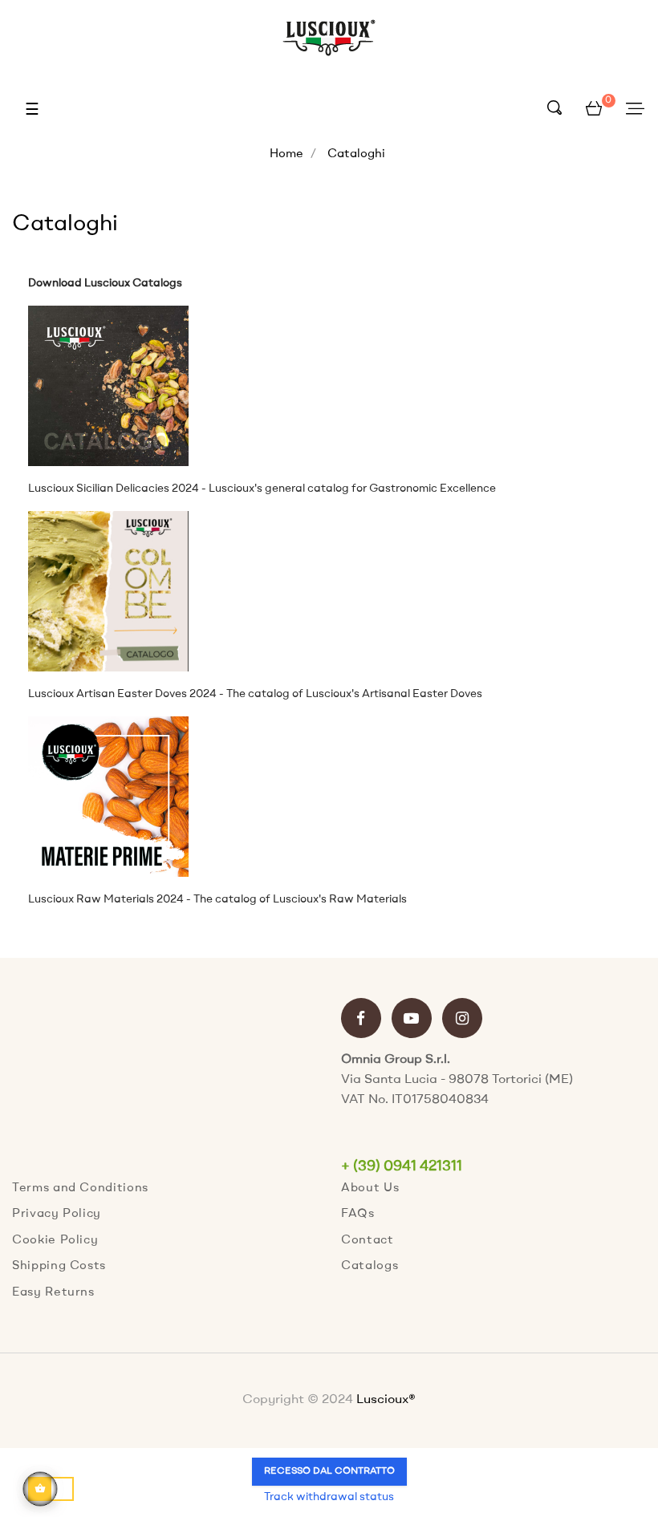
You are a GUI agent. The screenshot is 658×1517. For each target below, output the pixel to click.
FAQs (358, 1214)
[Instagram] (462, 1020)
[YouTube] (412, 1020)
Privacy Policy (56, 1214)
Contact (367, 1241)
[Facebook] (361, 1020)
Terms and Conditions (80, 1188)
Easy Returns (53, 1293)
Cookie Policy (55, 1241)
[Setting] (635, 109)
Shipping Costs (59, 1266)
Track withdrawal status (329, 1497)
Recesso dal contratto (329, 1471)
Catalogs (369, 1266)
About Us (370, 1188)
